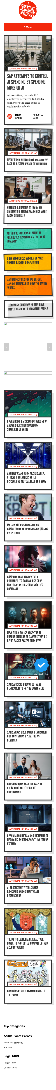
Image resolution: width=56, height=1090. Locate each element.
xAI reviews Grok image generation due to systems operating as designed (27, 736)
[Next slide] (49, 347)
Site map (8, 1047)
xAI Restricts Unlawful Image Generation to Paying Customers (25, 687)
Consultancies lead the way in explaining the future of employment (24, 788)
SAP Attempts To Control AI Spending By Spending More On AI (27, 82)
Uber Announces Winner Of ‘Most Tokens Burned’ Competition (25, 261)
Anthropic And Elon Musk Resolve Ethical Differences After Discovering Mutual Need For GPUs (26, 478)
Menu (29, 27)
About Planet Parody (13, 1043)
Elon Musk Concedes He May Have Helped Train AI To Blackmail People (28, 307)
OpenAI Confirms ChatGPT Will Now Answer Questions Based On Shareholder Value (27, 426)
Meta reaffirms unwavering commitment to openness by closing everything (27, 529)
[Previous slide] (6, 347)
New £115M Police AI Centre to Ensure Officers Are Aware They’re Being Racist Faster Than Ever (27, 637)
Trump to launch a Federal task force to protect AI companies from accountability (27, 944)
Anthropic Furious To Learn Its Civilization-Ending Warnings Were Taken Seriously (27, 212)
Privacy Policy (10, 1063)
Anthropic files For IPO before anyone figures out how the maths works (27, 284)
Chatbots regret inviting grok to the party (26, 993)
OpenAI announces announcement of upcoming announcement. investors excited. (27, 840)
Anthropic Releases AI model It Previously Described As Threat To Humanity (26, 237)
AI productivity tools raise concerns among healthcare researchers (23, 892)
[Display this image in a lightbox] (28, 346)
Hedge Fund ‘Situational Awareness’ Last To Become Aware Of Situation (27, 162)
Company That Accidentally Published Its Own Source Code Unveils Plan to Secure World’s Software (25, 583)
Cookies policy (10, 1067)
